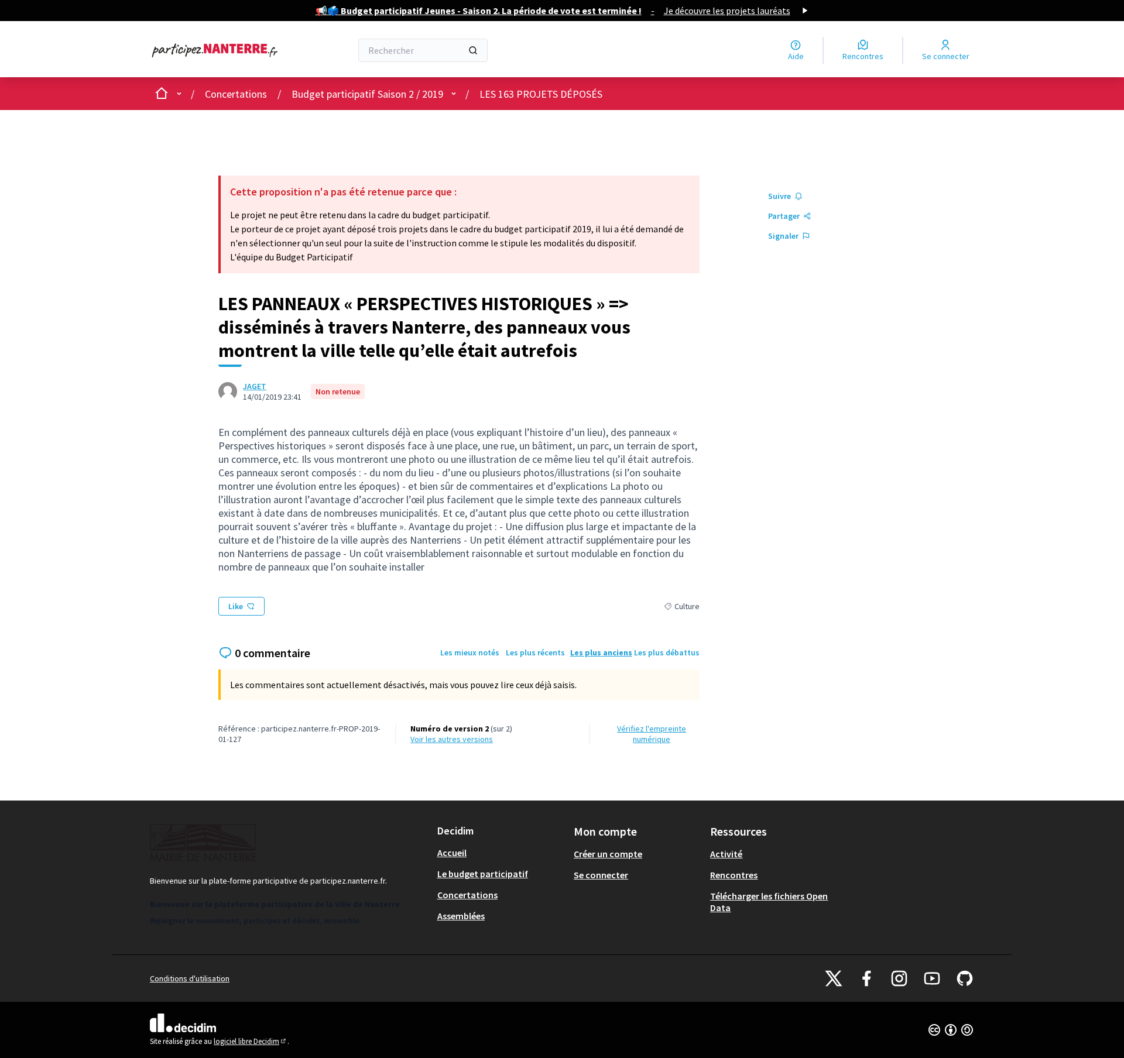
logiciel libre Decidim (250, 1041)
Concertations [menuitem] (467, 895)
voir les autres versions (451, 739)
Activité (726, 854)
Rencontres (734, 875)
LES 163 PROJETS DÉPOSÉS (540, 94)
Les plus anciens (601, 652)
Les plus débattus (667, 652)
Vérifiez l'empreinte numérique (651, 733)
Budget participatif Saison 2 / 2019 (367, 94)
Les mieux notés (469, 652)
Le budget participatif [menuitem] (482, 874)
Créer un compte (608, 854)
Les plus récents (535, 652)
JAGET (254, 386)
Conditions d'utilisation (189, 978)
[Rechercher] (473, 50)
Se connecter (601, 875)
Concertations (236, 94)
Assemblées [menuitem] (461, 916)
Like (235, 606)
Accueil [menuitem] (452, 852)
